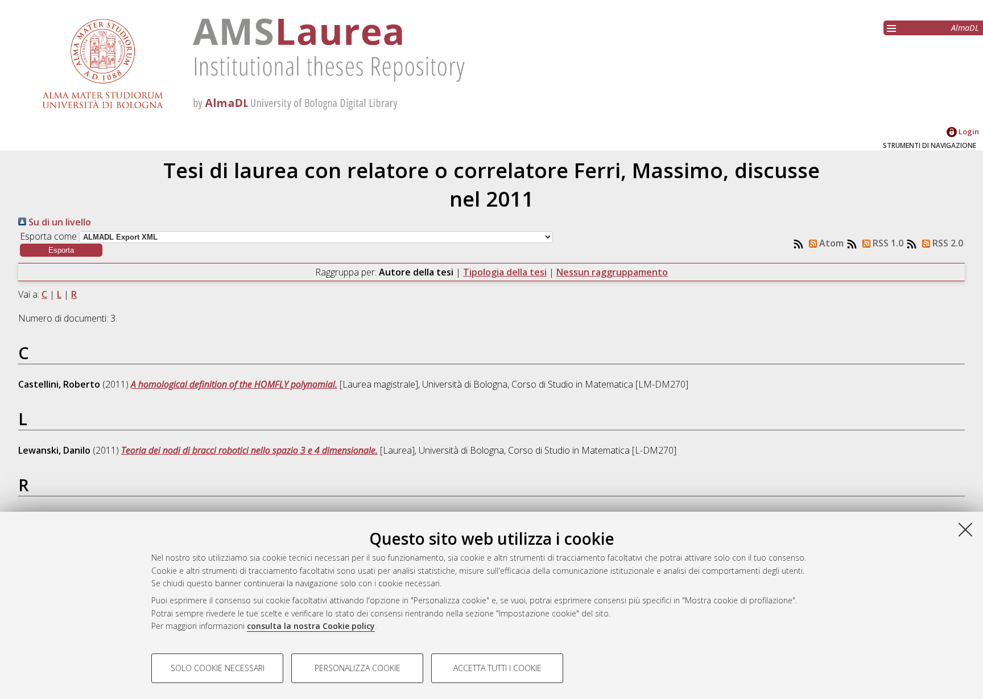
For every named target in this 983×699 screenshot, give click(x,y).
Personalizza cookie (357, 668)
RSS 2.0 (946, 243)
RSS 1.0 (886, 243)
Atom (830, 243)
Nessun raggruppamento (612, 272)
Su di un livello (58, 222)
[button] (61, 250)
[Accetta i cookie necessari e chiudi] (965, 529)
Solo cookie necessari (218, 668)
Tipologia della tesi (505, 272)
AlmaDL (965, 27)
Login (968, 131)
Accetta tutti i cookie (497, 668)
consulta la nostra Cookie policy (311, 625)
